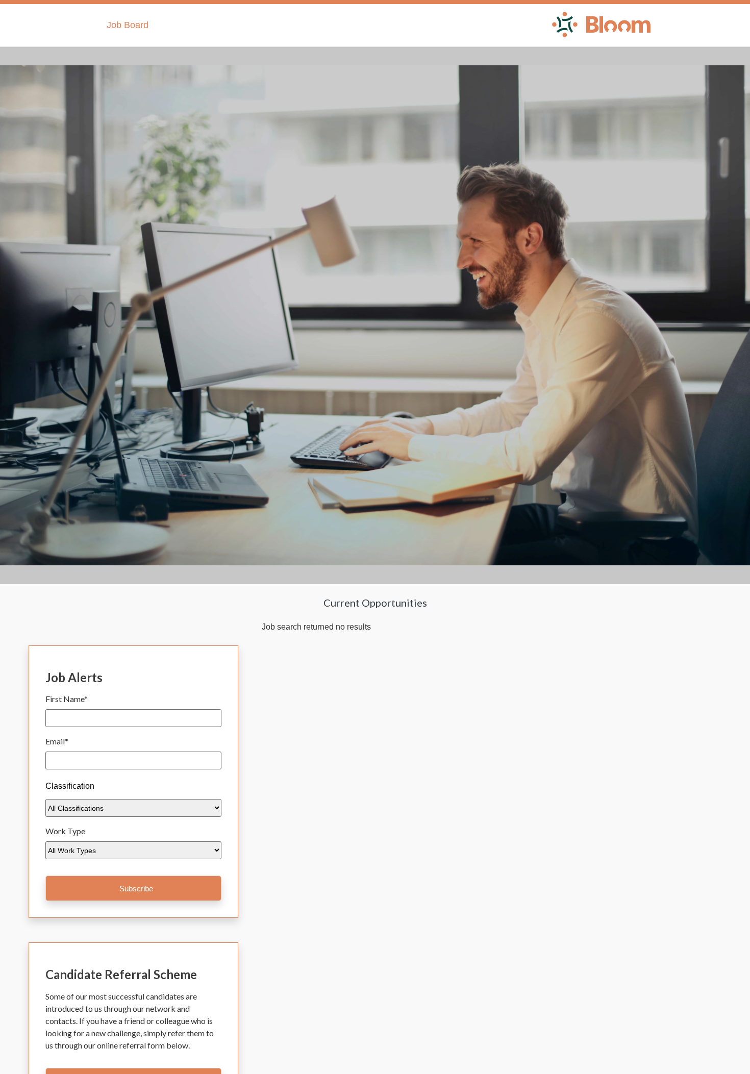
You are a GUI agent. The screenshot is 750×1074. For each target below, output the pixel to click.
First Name (66, 699)
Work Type (65, 831)
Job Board (127, 25)
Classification (69, 786)
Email (56, 741)
